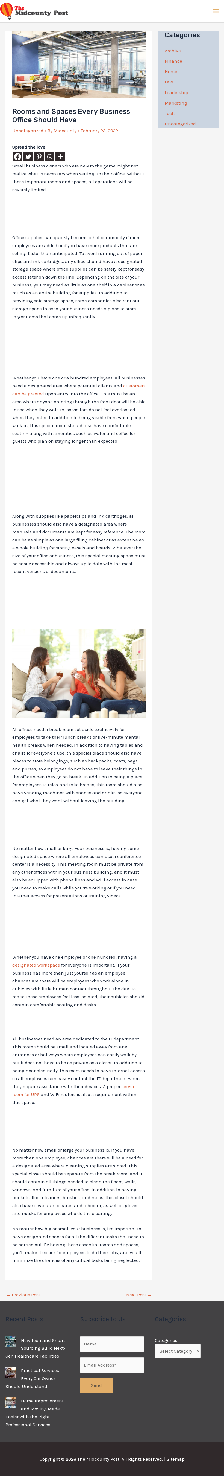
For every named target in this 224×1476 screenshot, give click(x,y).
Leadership (176, 92)
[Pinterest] (39, 156)
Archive (173, 50)
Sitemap (176, 1459)
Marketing (176, 103)
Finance (173, 61)
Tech (170, 113)
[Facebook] (17, 156)
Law (169, 82)
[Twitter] (28, 156)
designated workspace (36, 965)
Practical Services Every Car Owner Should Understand (32, 1378)
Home (171, 71)
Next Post (139, 1294)
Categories (166, 1340)
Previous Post (23, 1294)
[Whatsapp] (49, 156)
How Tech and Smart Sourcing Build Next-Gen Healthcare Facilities (35, 1348)
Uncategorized (27, 130)
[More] (60, 156)
